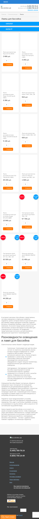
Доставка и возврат (15, 476)
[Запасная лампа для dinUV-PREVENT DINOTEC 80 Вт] (28, 242)
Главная (3, 14)
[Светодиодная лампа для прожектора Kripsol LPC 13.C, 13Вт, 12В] (10, 242)
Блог (11, 482)
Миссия (12, 462)
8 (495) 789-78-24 (32, 6)
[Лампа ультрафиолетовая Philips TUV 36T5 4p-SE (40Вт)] (10, 82)
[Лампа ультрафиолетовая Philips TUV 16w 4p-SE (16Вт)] (28, 41)
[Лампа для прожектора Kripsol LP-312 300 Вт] (10, 41)
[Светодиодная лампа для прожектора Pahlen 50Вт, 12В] (28, 202)
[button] (8, 517)
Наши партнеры (14, 479)
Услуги (29, 2)
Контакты (12, 474)
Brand (20, 515)
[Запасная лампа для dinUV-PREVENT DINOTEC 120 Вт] (10, 281)
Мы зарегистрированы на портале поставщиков (22, 487)
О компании (13, 471)
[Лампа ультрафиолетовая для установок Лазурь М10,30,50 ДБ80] (10, 202)
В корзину (9, 64)
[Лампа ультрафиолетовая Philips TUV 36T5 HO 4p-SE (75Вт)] (10, 122)
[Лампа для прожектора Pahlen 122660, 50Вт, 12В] (28, 122)
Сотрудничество (16, 2)
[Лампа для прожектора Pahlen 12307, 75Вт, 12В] (28, 82)
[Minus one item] (4, 60)
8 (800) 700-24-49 (32, 8)
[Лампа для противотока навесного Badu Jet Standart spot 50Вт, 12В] (28, 163)
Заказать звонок (33, 10)
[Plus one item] (9, 60)
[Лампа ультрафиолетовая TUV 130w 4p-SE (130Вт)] (10, 163)
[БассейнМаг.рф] (6, 8)
